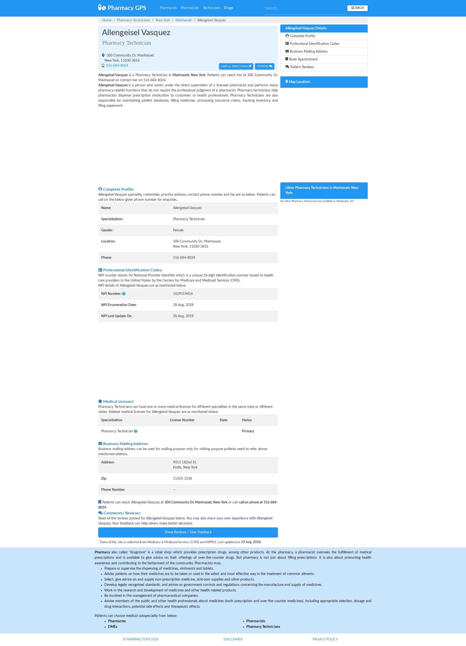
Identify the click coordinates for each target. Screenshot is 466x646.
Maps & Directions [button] (235, 66)
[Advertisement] (188, 147)
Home (106, 20)
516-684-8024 (116, 65)
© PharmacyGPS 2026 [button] (141, 639)
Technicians (211, 8)
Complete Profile (302, 36)
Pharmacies (168, 8)
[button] (123, 294)
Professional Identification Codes (314, 44)
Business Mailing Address (308, 51)
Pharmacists (190, 8)
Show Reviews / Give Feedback (188, 532)
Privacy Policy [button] (325, 639)
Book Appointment (303, 59)
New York (163, 20)
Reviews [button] (263, 66)
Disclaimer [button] (233, 639)
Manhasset (183, 20)
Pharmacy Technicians (133, 20)
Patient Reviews (301, 67)
